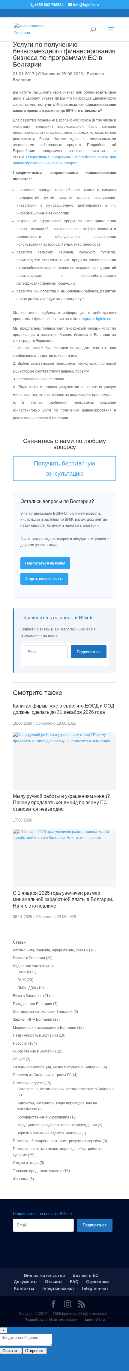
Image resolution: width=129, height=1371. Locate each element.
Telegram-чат (94, 1288)
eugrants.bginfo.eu (96, 319)
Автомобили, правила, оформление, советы (50, 950)
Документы (26, 1281)
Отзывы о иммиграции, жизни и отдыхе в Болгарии (56, 1067)
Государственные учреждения (43, 1117)
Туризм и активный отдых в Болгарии (49, 1133)
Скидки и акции (26, 1163)
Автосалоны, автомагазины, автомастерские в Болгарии (65, 1089)
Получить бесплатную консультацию (64, 468)
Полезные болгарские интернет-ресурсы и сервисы (57, 1141)
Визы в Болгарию (27, 996)
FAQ (74, 1281)
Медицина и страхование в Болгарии (44, 1027)
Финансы (20, 1179)
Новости (20, 1043)
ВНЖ (21, 980)
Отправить (34, 1351)
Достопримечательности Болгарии (43, 1012)
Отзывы (53, 1281)
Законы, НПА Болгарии (32, 1019)
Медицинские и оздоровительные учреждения (57, 1125)
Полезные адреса (28, 1083)
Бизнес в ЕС (85, 1275)
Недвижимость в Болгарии (35, 1035)
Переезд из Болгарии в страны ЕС (42, 1075)
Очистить (11, 1351)
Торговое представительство (37, 1171)
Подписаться (88, 652)
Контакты (24, 1288)
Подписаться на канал (45, 563)
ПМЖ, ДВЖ (26, 988)
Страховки (97, 1281)
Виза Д (23, 972)
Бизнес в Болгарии (29, 958)
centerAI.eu (95, 1320)
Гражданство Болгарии (32, 1004)
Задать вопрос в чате (44, 579)
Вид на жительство (29, 966)
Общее (19, 1059)
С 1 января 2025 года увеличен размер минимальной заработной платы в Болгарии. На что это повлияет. (63, 900)
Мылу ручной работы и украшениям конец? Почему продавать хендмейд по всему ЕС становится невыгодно (61, 803)
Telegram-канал (58, 1288)
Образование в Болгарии (34, 1051)
